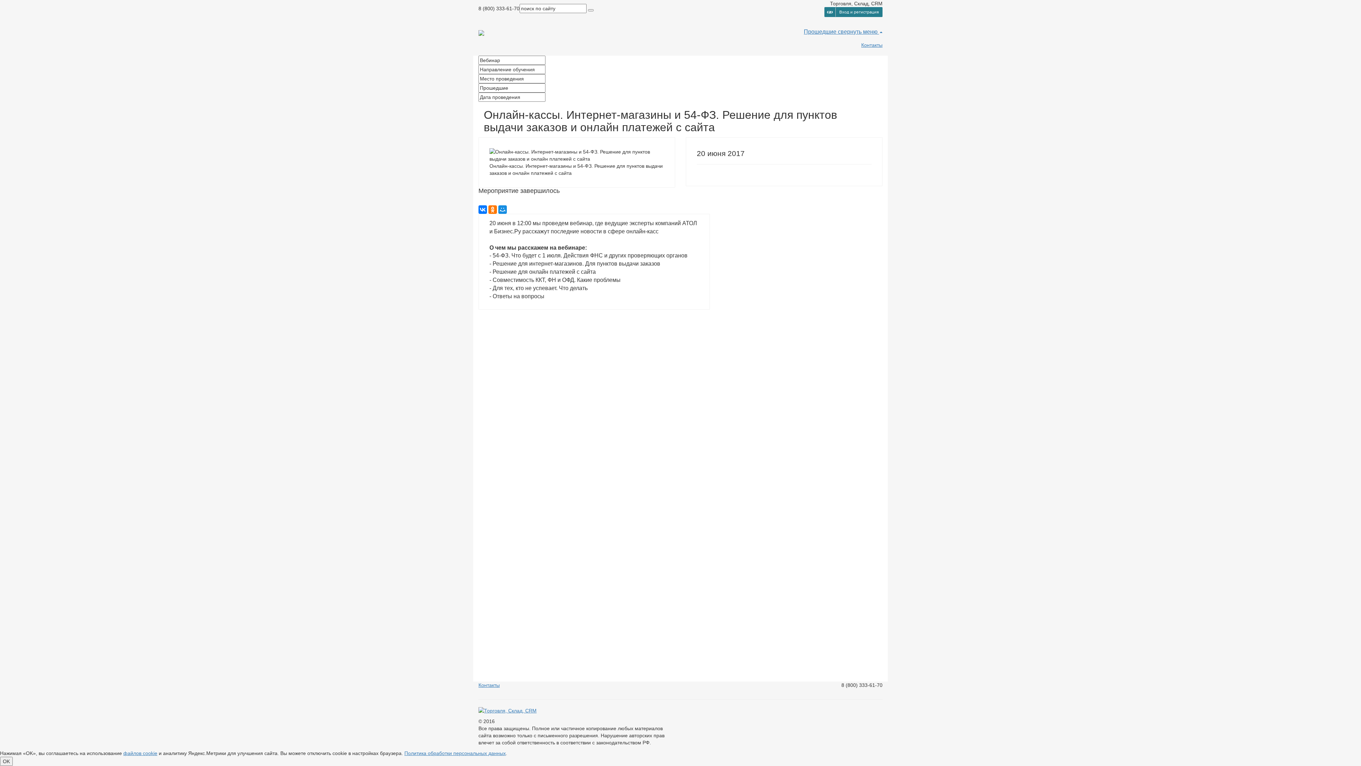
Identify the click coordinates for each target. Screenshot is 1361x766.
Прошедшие (821, 32)
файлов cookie (140, 753)
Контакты (872, 45)
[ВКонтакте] (482, 209)
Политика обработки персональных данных (455, 753)
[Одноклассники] (492, 209)
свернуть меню (858, 32)
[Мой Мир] (502, 209)
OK (6, 761)
